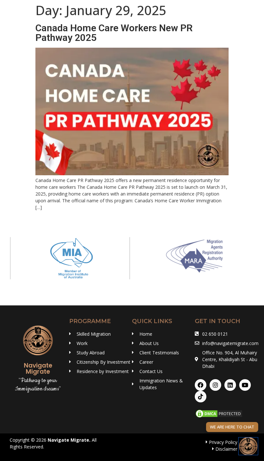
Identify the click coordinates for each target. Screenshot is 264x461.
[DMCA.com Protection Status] (219, 417)
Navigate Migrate (68, 440)
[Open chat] (248, 446)
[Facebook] (200, 385)
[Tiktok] (200, 396)
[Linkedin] (230, 385)
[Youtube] (245, 385)
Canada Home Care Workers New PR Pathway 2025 (114, 32)
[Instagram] (215, 385)
